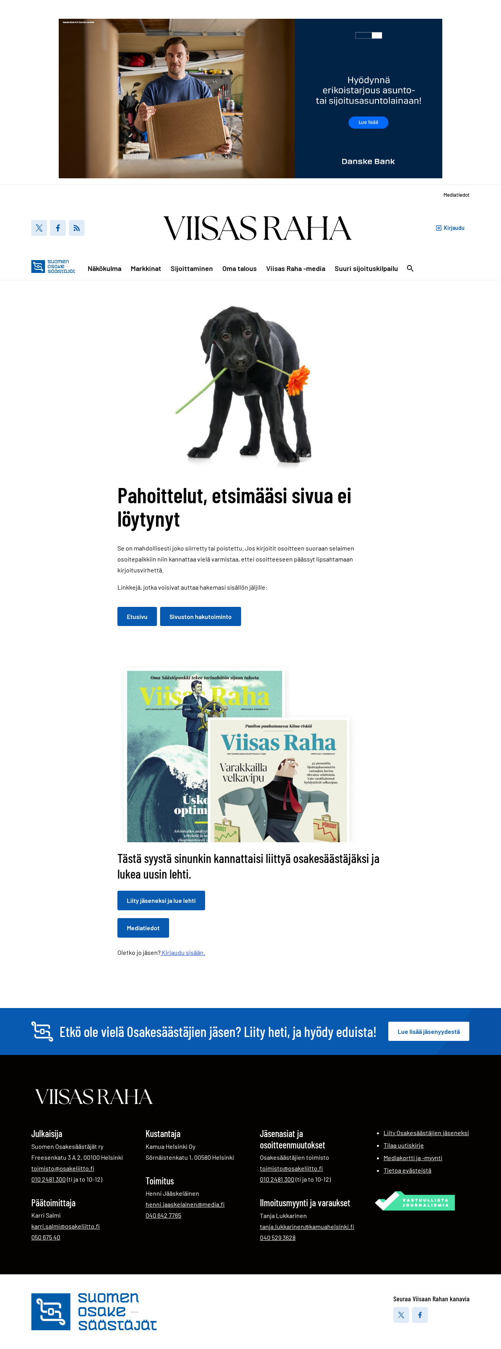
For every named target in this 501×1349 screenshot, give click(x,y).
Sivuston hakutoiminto (200, 616)
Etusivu (137, 616)
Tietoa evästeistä (407, 1170)
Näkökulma (104, 268)
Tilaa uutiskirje (404, 1145)
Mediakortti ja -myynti (413, 1157)
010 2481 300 (48, 1179)
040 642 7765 (163, 1215)
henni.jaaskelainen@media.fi (185, 1204)
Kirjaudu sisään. (182, 952)
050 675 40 (45, 1237)
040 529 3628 (278, 1237)
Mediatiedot (456, 195)
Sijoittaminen (192, 268)
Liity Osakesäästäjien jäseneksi (426, 1132)
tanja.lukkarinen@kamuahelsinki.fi (307, 1226)
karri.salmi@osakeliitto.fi (65, 1226)
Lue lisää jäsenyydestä (429, 1031)
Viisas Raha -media (295, 268)
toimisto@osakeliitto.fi (62, 1168)
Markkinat (146, 268)
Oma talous (239, 268)
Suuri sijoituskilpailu (366, 268)
